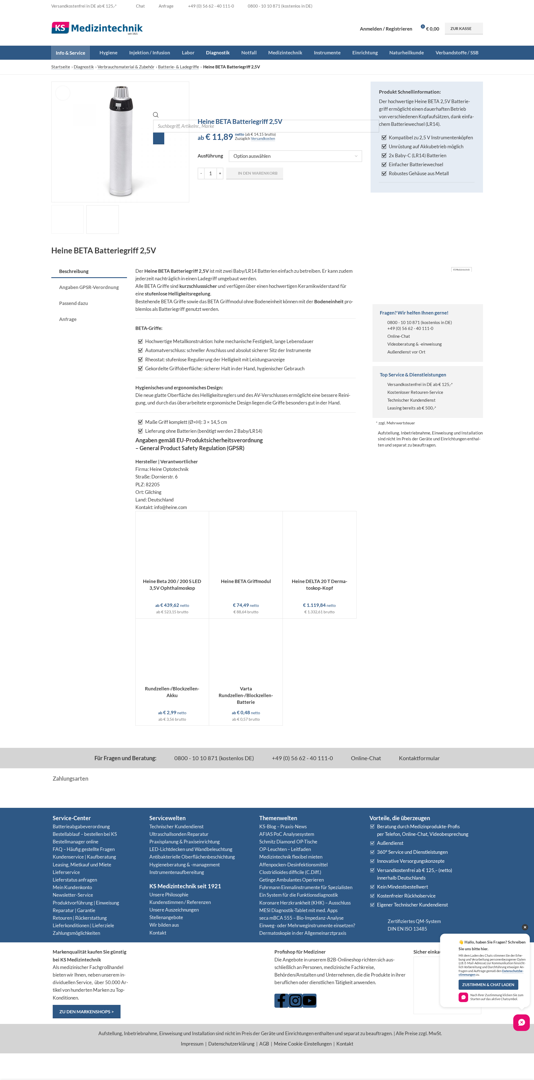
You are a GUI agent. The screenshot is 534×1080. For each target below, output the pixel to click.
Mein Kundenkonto (72, 887)
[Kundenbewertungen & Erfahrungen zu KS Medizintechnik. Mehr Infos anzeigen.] (202, 970)
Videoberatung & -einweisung (414, 343)
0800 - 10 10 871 (403, 322)
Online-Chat (398, 336)
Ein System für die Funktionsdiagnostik (298, 895)
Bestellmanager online (75, 842)
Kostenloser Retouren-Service (415, 392)
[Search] (158, 138)
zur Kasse (460, 28)
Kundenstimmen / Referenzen (180, 902)
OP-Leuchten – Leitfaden (285, 849)
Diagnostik (84, 66)
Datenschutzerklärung (231, 1044)
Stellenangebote (166, 917)
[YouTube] (309, 1001)
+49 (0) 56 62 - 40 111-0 (410, 328)
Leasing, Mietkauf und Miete (82, 865)
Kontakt (157, 933)
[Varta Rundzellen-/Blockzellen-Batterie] (246, 651)
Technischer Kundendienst (411, 400)
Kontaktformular (419, 758)
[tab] (89, 271)
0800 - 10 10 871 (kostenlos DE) (213, 758)
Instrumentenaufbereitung (176, 872)
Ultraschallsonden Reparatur (179, 834)
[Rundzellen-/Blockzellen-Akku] (172, 651)
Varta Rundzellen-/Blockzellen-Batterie (246, 695)
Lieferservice (66, 872)
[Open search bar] (156, 116)
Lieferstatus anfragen (75, 880)
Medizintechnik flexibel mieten (290, 857)
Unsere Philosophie (168, 895)
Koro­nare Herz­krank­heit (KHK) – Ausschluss (305, 903)
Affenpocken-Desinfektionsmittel (293, 865)
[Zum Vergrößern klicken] (63, 93)
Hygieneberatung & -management (184, 865)
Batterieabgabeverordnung (81, 826)
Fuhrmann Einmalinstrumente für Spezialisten (305, 887)
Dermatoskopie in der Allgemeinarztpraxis (302, 933)
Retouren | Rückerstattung (80, 918)
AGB (264, 1044)
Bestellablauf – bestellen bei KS (85, 834)
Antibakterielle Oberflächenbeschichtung (192, 857)
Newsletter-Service (73, 895)
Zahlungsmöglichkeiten (76, 933)
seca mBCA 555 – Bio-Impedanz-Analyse (301, 918)
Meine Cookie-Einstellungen (303, 1044)
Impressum (192, 1044)
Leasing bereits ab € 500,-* (411, 407)
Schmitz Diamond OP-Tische (288, 842)
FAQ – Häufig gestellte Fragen (84, 849)
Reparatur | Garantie (74, 910)
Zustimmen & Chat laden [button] (488, 984)
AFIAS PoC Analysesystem (286, 834)
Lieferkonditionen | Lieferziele (83, 925)
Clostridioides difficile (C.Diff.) (290, 872)
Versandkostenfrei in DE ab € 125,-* (420, 384)
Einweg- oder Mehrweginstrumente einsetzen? (307, 925)
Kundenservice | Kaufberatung (84, 857)
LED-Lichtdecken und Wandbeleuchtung (190, 849)
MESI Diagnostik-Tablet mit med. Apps (298, 910)
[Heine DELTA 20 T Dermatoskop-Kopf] (319, 543)
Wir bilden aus (164, 925)
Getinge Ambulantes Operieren (291, 880)
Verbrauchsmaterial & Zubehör (126, 66)
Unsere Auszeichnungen (174, 910)
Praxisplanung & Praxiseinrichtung (184, 842)
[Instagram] (295, 1001)
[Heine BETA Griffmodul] (246, 543)
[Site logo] (97, 28)
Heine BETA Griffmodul (246, 581)
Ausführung (210, 156)
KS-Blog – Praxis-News (283, 826)
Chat (140, 5)
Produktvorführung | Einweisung (86, 903)
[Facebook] (281, 1001)
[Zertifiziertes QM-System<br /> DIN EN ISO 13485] (376, 925)
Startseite (60, 66)
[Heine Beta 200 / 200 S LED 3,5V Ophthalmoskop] (172, 543)
